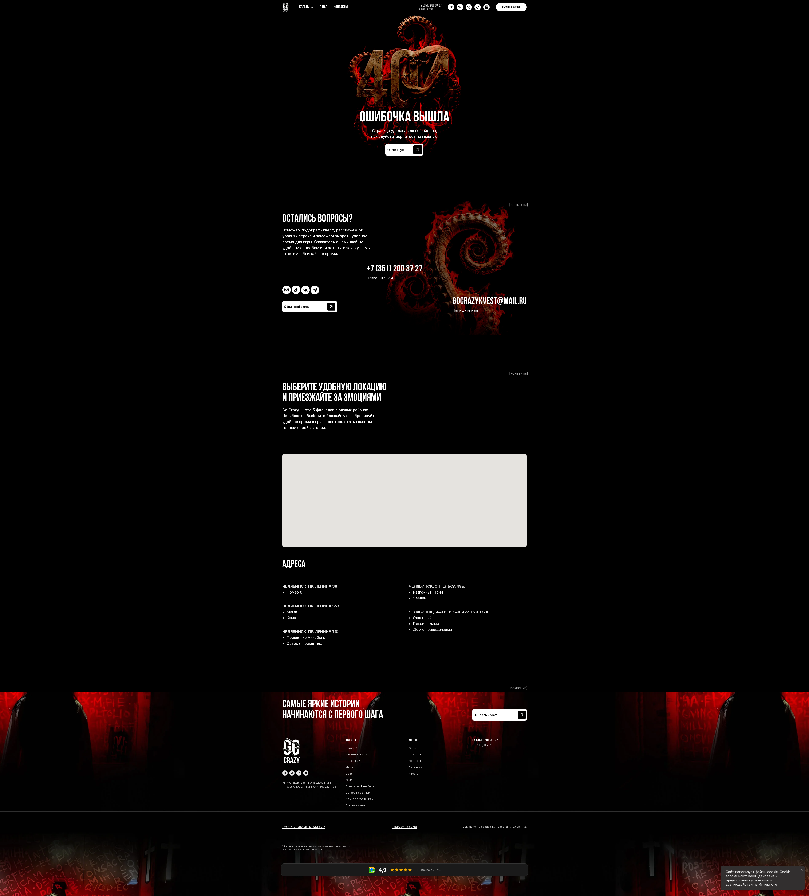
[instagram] (486, 7)
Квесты (304, 7)
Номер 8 (294, 592)
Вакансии (415, 767)
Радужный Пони (428, 592)
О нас (323, 7)
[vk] (460, 7)
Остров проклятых (358, 792)
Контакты (341, 7)
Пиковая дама (426, 623)
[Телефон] (469, 7)
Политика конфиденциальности (303, 826)
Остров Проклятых (304, 643)
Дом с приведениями (360, 799)
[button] (511, 7)
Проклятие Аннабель (306, 637)
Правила (415, 754)
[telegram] (451, 7)
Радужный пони (356, 754)
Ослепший (422, 617)
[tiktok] (477, 7)
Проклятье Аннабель (360, 786)
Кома (291, 617)
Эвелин (419, 598)
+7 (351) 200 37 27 (430, 6)
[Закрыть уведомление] (802, 870)
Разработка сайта (404, 826)
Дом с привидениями (432, 629)
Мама (292, 612)
